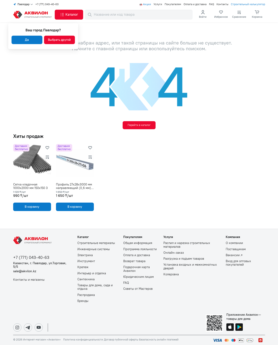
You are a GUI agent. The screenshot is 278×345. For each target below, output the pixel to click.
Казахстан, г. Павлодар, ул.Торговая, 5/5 (39, 265)
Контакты (222, 4)
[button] (69, 15)
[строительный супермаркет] (33, 15)
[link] (221, 15)
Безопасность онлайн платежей (159, 339)
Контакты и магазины (29, 280)
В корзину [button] (32, 207)
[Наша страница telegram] (28, 327)
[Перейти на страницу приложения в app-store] (230, 327)
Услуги (158, 4)
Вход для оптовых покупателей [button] (238, 262)
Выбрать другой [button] (59, 40)
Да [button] (27, 40)
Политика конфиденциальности (83, 339)
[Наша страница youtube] (39, 327)
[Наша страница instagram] (17, 327)
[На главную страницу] (33, 240)
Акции (147, 4)
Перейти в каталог (139, 125)
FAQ (211, 4)
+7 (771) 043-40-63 (47, 4)
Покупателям (173, 4)
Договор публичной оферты (121, 339)
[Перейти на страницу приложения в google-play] (239, 327)
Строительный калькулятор (248, 4)
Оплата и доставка (195, 4)
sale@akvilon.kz (24, 271)
